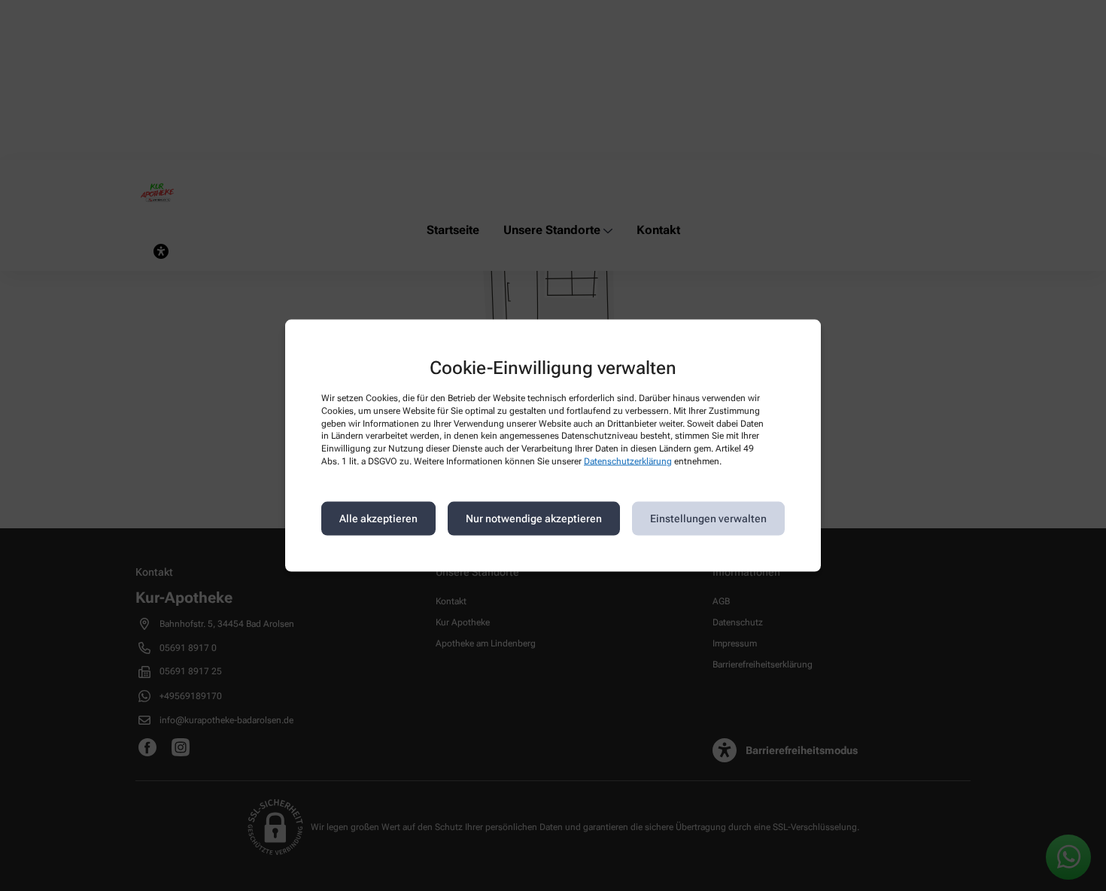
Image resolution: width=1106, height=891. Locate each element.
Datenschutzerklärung (628, 461)
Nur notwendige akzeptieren (534, 518)
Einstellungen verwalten (708, 518)
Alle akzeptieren (378, 518)
